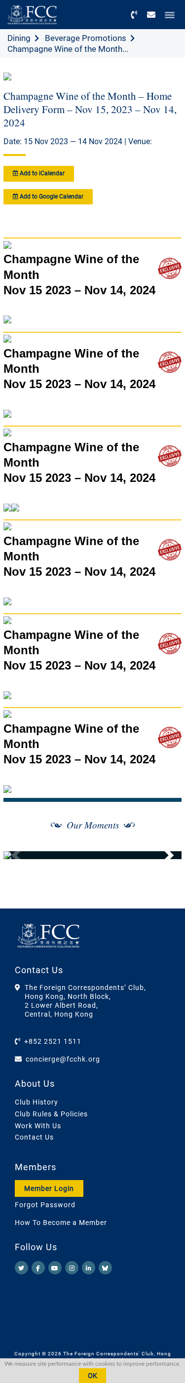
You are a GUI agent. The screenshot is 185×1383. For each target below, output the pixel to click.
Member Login (49, 1188)
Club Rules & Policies (51, 1114)
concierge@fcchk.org (63, 1059)
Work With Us (38, 1126)
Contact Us (34, 1137)
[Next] (163, 855)
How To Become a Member (61, 1222)
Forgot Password (45, 1205)
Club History (36, 1102)
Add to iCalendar (41, 173)
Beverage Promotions (85, 38)
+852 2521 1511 (52, 1041)
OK (92, 1376)
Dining (19, 38)
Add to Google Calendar (50, 196)
